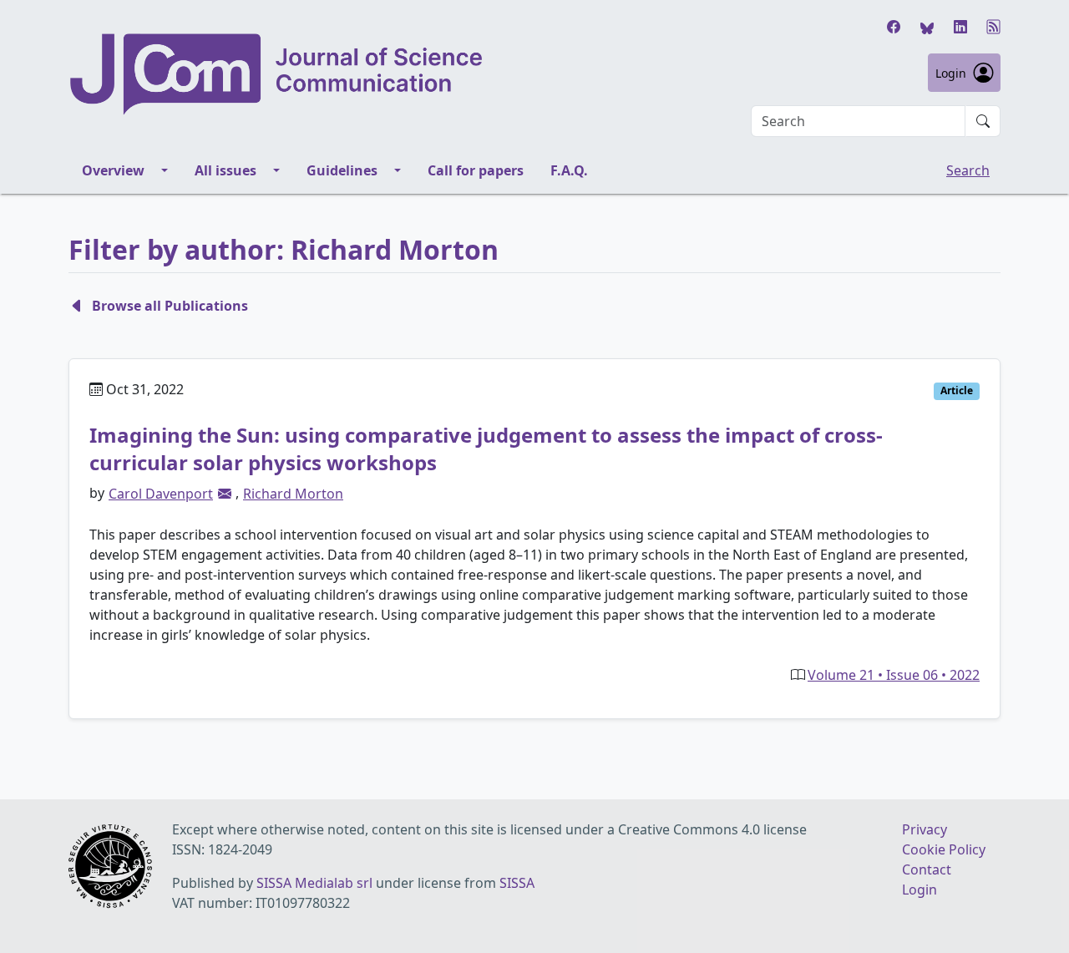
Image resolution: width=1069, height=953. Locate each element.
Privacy (924, 829)
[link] (224, 493)
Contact (926, 869)
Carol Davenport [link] (161, 493)
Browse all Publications (170, 306)
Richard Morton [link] (293, 493)
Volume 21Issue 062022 (894, 675)
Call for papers (476, 170)
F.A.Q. (569, 170)
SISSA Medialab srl (314, 883)
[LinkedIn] (960, 27)
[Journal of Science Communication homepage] (277, 74)
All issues (225, 170)
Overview (113, 170)
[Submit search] (983, 121)
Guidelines (342, 170)
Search (968, 170)
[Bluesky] (927, 27)
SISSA (516, 883)
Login (950, 73)
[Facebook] (893, 27)
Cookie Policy (943, 849)
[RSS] (994, 27)
